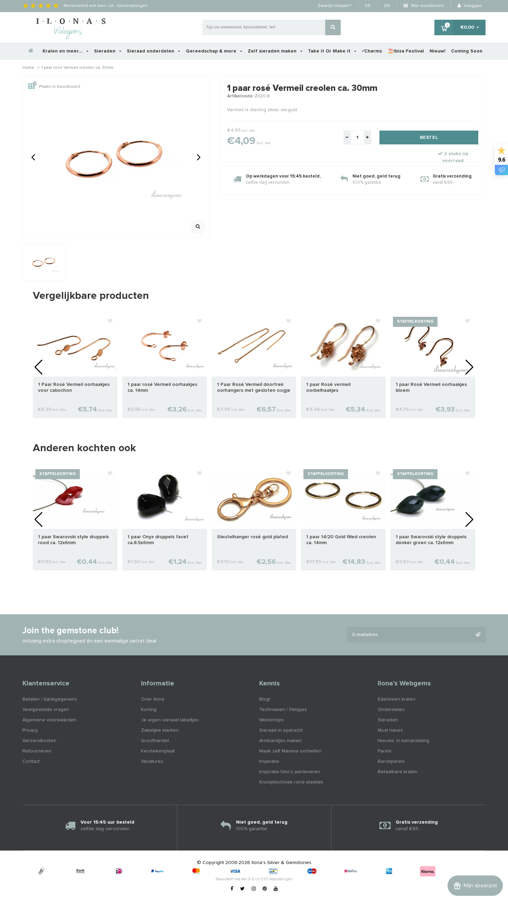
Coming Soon (466, 51)
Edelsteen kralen (396, 699)
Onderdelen (391, 709)
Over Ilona (152, 699)
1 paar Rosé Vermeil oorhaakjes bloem (431, 387)
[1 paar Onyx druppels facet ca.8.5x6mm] (164, 497)
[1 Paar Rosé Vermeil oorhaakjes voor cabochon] (75, 345)
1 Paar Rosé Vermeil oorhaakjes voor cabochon (74, 387)
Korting (149, 709)
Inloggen (472, 6)
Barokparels (391, 761)
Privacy (30, 730)
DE (367, 6)
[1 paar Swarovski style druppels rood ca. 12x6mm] (75, 497)
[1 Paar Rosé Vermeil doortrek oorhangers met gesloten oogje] (254, 345)
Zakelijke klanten (160, 730)
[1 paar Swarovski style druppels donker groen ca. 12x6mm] (433, 497)
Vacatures (152, 761)
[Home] (31, 51)
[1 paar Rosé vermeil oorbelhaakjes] (343, 345)
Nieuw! (437, 51)
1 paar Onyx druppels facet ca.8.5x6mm (158, 539)
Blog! (264, 699)
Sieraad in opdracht (281, 730)
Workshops (271, 720)
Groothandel (155, 740)
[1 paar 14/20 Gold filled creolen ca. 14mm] (343, 497)
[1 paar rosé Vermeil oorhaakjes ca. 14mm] (164, 345)
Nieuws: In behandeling (403, 740)
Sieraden (105, 51)
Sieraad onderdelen (151, 51)
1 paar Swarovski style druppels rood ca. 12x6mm (73, 539)
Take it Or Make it (330, 51)
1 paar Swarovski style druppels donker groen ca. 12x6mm (431, 539)
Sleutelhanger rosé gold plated (252, 536)
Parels (385, 751)
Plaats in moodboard (59, 87)
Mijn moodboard (427, 6)
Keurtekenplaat (158, 751)
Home (28, 68)
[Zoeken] (333, 27)
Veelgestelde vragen (45, 709)
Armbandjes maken (280, 740)
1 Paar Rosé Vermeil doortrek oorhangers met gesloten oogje (253, 387)
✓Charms (372, 51)
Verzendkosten (39, 740)
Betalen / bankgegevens (49, 699)
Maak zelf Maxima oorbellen (290, 751)
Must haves (390, 730)
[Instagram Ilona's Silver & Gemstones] (254, 888)
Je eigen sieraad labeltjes (170, 720)
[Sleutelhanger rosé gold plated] (254, 497)
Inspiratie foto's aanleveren (289, 771)
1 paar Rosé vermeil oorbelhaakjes (328, 387)
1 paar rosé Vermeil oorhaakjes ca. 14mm (162, 387)
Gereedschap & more (212, 51)
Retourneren (36, 751)
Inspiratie (269, 761)
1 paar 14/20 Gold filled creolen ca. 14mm (341, 539)
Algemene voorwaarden (49, 720)
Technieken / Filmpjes (283, 709)
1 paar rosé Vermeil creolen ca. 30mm (77, 68)
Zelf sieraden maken (273, 51)
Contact (31, 761)
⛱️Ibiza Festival (406, 51)
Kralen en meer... (63, 51)
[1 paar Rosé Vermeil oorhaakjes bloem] (433, 345)
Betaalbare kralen (397, 771)
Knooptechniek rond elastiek (291, 782)
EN (387, 6)
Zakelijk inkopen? (334, 6)
